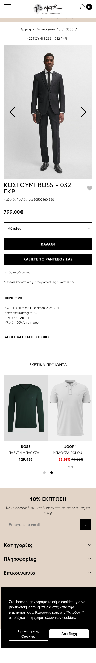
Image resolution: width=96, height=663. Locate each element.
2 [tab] (51, 472)
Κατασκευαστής (48, 29)
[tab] (48, 297)
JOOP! (70, 446)
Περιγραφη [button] (13, 297)
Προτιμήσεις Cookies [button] (28, 633)
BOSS (69, 29)
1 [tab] (44, 472)
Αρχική (25, 29)
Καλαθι (48, 244)
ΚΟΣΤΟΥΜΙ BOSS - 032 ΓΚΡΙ (47, 38)
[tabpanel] (26, 421)
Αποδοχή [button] (69, 634)
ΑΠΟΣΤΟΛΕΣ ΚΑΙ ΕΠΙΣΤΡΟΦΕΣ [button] (27, 337)
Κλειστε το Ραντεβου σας (47, 259)
